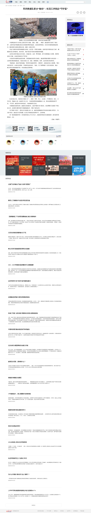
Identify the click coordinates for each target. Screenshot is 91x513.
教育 (43, 2)
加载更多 (33, 505)
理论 (30, 2)
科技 (39, 2)
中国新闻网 (43, 12)
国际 (21, 2)
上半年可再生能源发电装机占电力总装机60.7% (22, 490)
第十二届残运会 (64, 168)
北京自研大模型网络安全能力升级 (18, 345)
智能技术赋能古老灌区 (15, 377)
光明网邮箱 (75, 510)
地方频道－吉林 (16, 5)
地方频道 (10, 5)
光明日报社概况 (40, 510)
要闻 (21, 5)
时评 (25, 2)
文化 (34, 2)
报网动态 (56, 510)
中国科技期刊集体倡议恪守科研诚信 (19, 329)
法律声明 (68, 510)
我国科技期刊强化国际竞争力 (17, 410)
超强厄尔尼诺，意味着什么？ (17, 361)
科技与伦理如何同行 (14, 426)
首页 (6, 5)
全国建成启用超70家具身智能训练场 (19, 297)
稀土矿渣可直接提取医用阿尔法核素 (19, 248)
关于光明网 (49, 510)
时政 (16, 2)
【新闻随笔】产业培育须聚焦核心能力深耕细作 (22, 216)
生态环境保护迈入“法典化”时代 (17, 458)
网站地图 (82, 510)
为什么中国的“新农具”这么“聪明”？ (19, 474)
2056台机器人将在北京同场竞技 (17, 442)
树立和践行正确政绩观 (78, 157)
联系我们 (62, 510)
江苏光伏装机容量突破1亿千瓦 (17, 232)
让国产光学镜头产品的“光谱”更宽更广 (19, 184)
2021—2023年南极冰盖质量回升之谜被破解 (21, 265)
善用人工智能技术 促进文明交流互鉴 (19, 200)
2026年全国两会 (11, 168)
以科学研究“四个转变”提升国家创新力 (19, 281)
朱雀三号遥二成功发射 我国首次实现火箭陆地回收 (23, 313)
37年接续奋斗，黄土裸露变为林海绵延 (19, 394)
